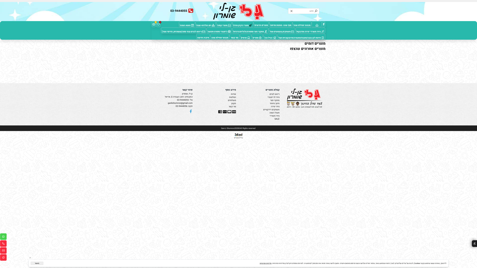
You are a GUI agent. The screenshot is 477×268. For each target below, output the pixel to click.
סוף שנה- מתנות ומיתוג (280, 25)
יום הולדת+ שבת (203, 25)
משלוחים (232, 100)
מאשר (37, 263)
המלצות (232, 97)
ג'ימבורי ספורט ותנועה (217, 31)
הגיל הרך (268, 37)
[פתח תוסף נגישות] (474, 243)
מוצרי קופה (222, 25)
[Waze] (3, 258)
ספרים (255, 37)
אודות (233, 94)
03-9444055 (183, 99)
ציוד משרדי (274, 115)
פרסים (244, 37)
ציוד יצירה (275, 106)
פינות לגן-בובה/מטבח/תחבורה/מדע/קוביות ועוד (299, 37)
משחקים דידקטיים (271, 109)
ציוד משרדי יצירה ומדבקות (308, 31)
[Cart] (153, 24)
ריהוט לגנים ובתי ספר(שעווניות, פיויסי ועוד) (182, 31)
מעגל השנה (274, 112)
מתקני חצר (274, 100)
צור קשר (234, 37)
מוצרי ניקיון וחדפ (241, 25)
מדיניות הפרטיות (266, 263)
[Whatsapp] (3, 237)
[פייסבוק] (324, 24)
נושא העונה (185, 25)
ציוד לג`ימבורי (273, 97)
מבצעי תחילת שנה (302, 25)
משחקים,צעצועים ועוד (280, 31)
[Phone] (3, 244)
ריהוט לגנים (274, 94)
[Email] (3, 251)
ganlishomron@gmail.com (180, 103)
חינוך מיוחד (274, 103)
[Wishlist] (158, 24)
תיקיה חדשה (203, 37)
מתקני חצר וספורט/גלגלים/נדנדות (248, 31)
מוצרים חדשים (261, 25)
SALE (277, 118)
